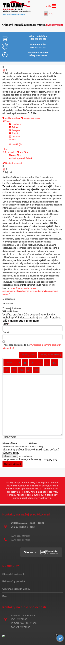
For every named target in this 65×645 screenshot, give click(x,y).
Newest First (15, 155)
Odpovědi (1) (15, 144)
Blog (4, 596)
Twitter (14, 127)
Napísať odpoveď (13, 163)
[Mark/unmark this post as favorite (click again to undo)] (4, 70)
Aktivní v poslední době (20, 158)
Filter (4, 149)
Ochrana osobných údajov (16, 588)
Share (7, 121)
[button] (12, 362)
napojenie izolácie (31, 118)
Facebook (16, 124)
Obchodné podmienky (14, 574)
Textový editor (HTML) (50, 354)
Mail (13, 139)
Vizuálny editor (28, 354)
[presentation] (12, 362)
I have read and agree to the (31, 346)
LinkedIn (15, 136)
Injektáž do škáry (12, 118)
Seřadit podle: (15, 152)
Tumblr (14, 133)
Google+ (15, 130)
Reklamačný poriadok (13, 581)
